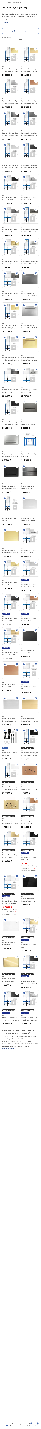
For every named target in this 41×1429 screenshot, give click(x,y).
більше (6, 23)
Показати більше (8, 1049)
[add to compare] (5, 49)
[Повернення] (3, 3)
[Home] (5, 1425)
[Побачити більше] (38, 3)
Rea (3, 66)
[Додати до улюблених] (17, 49)
